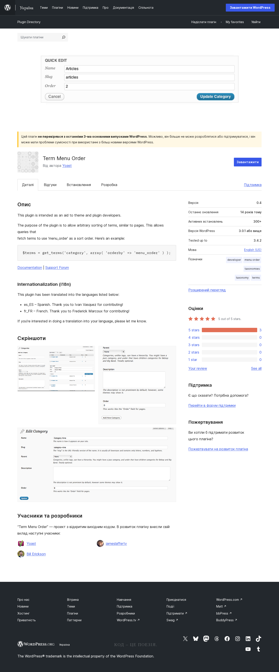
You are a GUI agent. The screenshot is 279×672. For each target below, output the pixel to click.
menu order (252, 259)
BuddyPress (226, 620)
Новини (23, 606)
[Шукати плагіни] (63, 37)
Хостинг (23, 613)
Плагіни (72, 613)
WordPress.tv (128, 620)
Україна (64, 644)
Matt (221, 606)
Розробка (109, 185)
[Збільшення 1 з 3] (89, 352)
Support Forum (57, 267)
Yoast (67, 165)
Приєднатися (176, 599)
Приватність (26, 620)
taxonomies (252, 268)
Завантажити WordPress (250, 7)
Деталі (28, 185)
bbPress (224, 613)
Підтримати (177, 613)
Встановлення (79, 185)
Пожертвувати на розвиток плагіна (218, 449)
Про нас (23, 599)
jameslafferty (116, 543)
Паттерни (74, 620)
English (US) (253, 250)
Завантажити (248, 162)
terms (256, 277)
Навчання (124, 599)
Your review (197, 368)
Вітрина (73, 599)
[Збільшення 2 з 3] (170, 352)
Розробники (126, 613)
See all (256, 368)
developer (234, 259)
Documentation (29, 267)
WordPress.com (229, 599)
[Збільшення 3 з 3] (170, 433)
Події (170, 606)
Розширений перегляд (207, 290)
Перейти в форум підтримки (212, 405)
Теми (71, 606)
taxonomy (242, 277)
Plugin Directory (29, 22)
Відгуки (50, 185)
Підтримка (253, 185)
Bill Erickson (36, 554)
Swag (172, 620)
